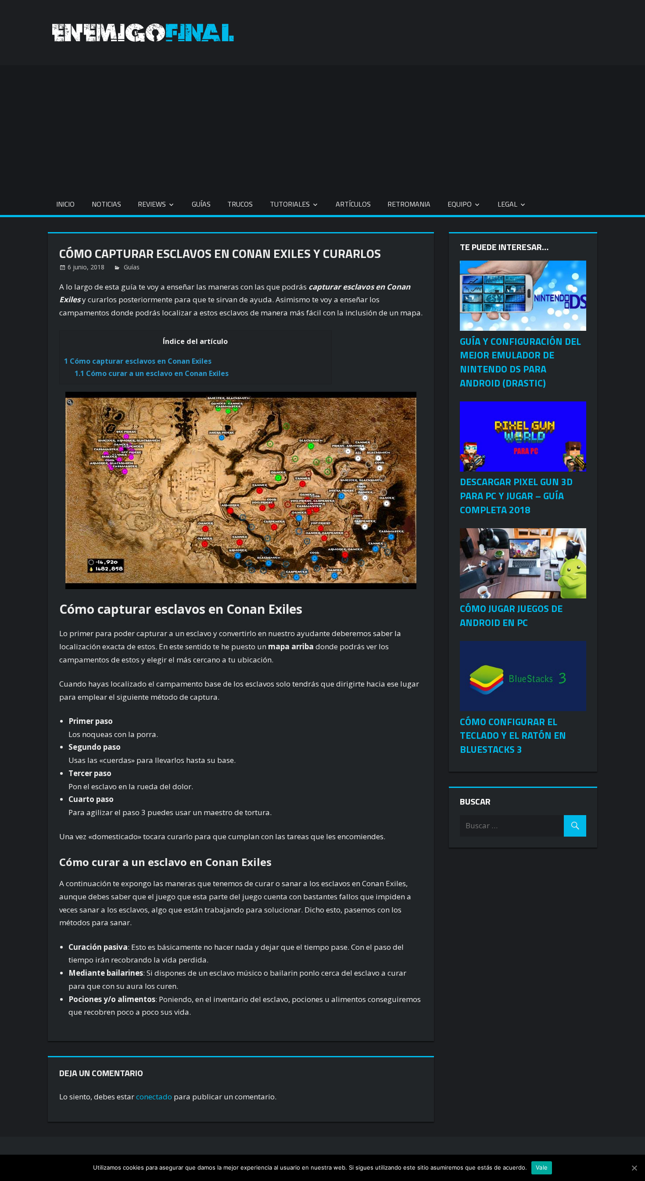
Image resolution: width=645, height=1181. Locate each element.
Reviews (152, 204)
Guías (201, 204)
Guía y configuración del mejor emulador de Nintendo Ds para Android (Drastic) (520, 362)
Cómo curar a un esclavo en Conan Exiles (152, 373)
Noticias (106, 204)
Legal (507, 204)
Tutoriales (290, 204)
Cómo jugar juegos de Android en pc (511, 615)
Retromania (408, 204)
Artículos (353, 204)
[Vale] (634, 1167)
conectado (154, 1097)
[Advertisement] (322, 126)
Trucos (240, 204)
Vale (542, 1167)
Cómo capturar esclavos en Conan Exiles (137, 361)
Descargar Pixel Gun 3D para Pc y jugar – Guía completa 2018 (516, 495)
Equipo (460, 204)
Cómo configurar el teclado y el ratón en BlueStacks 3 (513, 735)
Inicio (65, 204)
